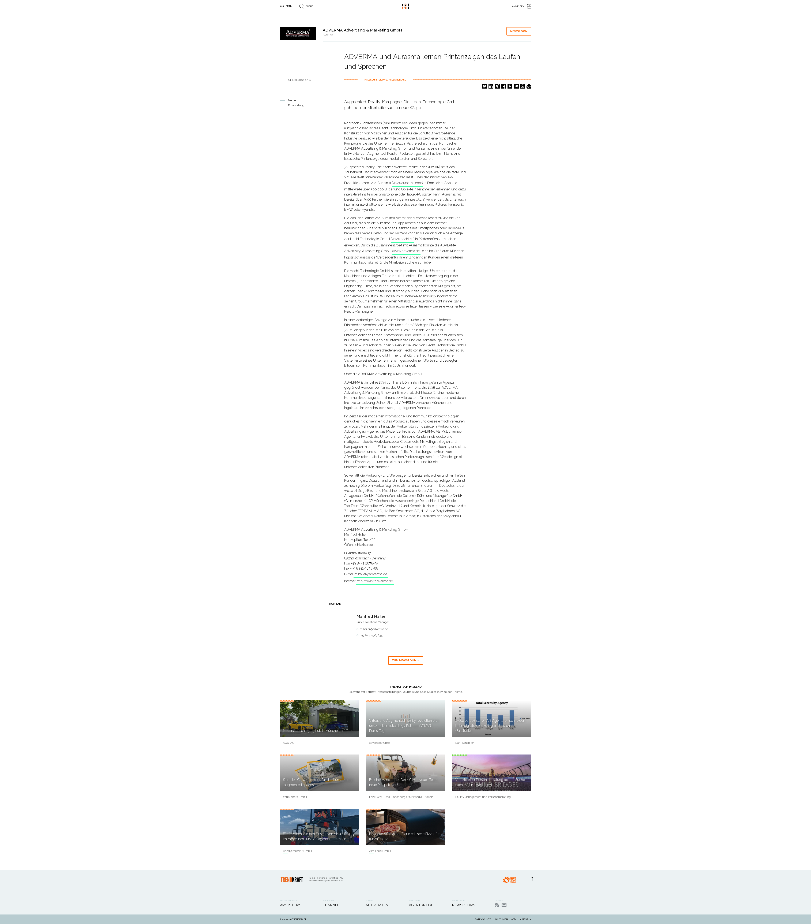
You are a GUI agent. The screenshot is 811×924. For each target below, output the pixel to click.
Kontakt (504, 905)
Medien (292, 100)
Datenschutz (483, 919)
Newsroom (519, 31)
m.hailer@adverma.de (370, 574)
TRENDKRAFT (299, 919)
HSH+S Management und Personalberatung (483, 796)
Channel (331, 905)
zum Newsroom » (405, 660)
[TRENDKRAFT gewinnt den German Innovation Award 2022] (509, 880)
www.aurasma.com (407, 183)
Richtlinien (501, 919)
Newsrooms (463, 905)
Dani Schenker (464, 742)
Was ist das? (291, 905)
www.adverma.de (406, 251)
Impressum (525, 919)
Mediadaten (377, 905)
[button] (484, 86)
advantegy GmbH (380, 742)
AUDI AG (288, 742)
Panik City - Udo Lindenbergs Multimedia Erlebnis (401, 796)
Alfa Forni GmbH (380, 851)
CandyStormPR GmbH (297, 851)
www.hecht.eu (403, 239)
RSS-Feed (497, 905)
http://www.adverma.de (375, 581)
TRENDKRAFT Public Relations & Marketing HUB (405, 6)
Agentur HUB (421, 905)
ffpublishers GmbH (295, 796)
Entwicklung (296, 105)
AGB (513, 919)
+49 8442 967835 (371, 635)
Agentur (328, 34)
